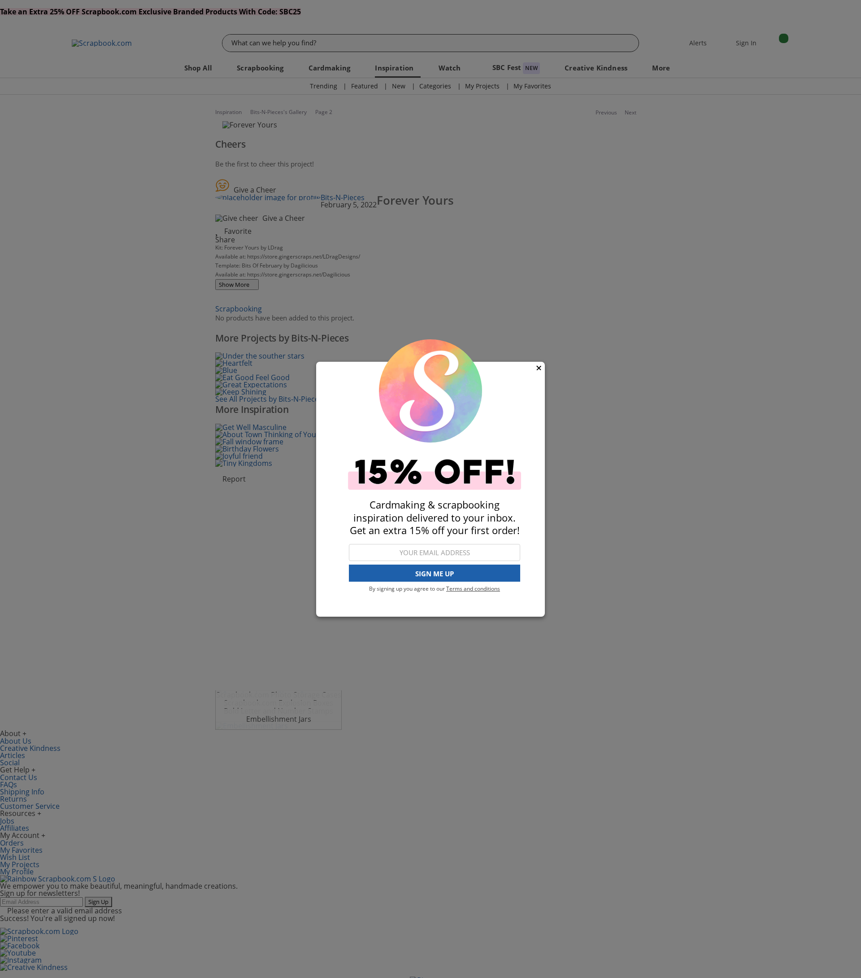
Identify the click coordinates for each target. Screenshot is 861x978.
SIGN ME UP (434, 573)
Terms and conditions (473, 588)
